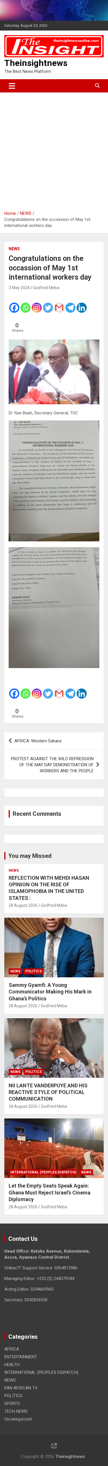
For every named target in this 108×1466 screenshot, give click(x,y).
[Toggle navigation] (12, 85)
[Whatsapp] (25, 304)
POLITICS (33, 971)
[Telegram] (70, 304)
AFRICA (11, 1349)
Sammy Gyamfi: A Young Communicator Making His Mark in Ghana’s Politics (50, 992)
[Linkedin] (82, 304)
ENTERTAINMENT (20, 1356)
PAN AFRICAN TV (21, 1388)
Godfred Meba (46, 287)
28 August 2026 (23, 905)
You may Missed (30, 855)
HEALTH (12, 1364)
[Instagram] (37, 304)
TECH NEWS (16, 1411)
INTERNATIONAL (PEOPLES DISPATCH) (43, 1172)
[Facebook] (14, 304)
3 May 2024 (19, 287)
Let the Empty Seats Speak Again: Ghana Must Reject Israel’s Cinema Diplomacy (49, 1192)
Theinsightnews (35, 63)
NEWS (14, 248)
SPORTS (12, 1403)
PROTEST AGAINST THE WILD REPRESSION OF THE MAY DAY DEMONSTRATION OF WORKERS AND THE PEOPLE (52, 764)
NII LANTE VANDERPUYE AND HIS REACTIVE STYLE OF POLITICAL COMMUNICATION (48, 1092)
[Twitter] (48, 304)
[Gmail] (59, 304)
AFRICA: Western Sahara (37, 741)
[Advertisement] (54, 149)
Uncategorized (18, 1419)
